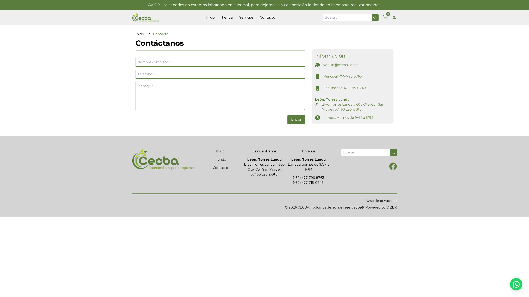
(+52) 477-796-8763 (308, 178)
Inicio (210, 17)
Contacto (267, 17)
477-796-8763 (350, 76)
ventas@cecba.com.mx (342, 65)
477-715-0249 (355, 88)
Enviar (296, 119)
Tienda (227, 17)
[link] (385, 17)
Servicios (246, 17)
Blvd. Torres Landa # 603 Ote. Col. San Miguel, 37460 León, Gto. (353, 107)
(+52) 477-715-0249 (308, 183)
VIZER (391, 207)
